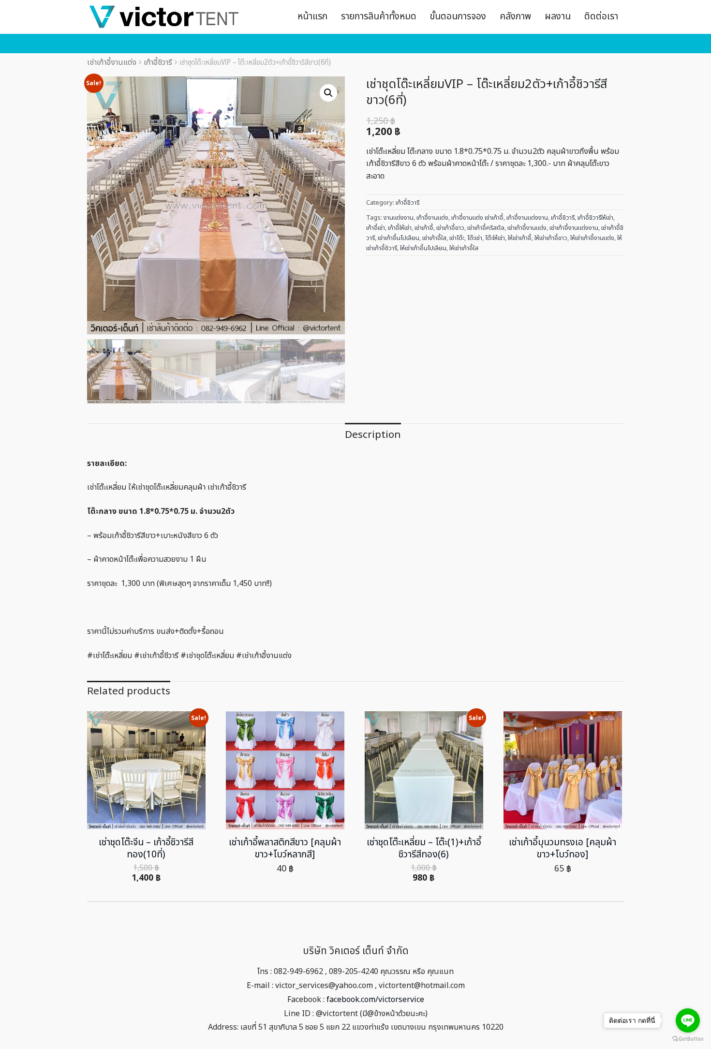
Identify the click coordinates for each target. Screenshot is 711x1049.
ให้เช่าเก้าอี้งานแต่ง (592, 238)
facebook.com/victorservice (375, 999)
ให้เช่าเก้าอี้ (520, 238)
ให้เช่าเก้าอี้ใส (463, 248)
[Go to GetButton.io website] (687, 1039)
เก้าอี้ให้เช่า (400, 228)
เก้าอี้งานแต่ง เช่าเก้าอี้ (477, 218)
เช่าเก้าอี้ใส (434, 238)
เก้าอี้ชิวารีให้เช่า (595, 218)
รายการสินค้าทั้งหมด (378, 17)
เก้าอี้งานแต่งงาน (527, 218)
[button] (328, 93)
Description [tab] (373, 434)
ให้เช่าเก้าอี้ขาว (550, 238)
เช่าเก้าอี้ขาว (450, 228)
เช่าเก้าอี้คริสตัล (485, 228)
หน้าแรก (312, 17)
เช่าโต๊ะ (456, 238)
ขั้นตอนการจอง (458, 17)
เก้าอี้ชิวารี (158, 62)
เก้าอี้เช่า (375, 228)
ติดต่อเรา (601, 17)
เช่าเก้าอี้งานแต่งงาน (573, 228)
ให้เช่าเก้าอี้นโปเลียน (423, 248)
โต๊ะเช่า (474, 238)
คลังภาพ (515, 17)
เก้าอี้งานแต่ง (432, 218)
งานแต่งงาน (399, 218)
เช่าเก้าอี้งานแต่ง (111, 62)
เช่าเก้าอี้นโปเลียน (398, 238)
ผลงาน (558, 17)
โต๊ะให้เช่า (495, 238)
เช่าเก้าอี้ (424, 228)
